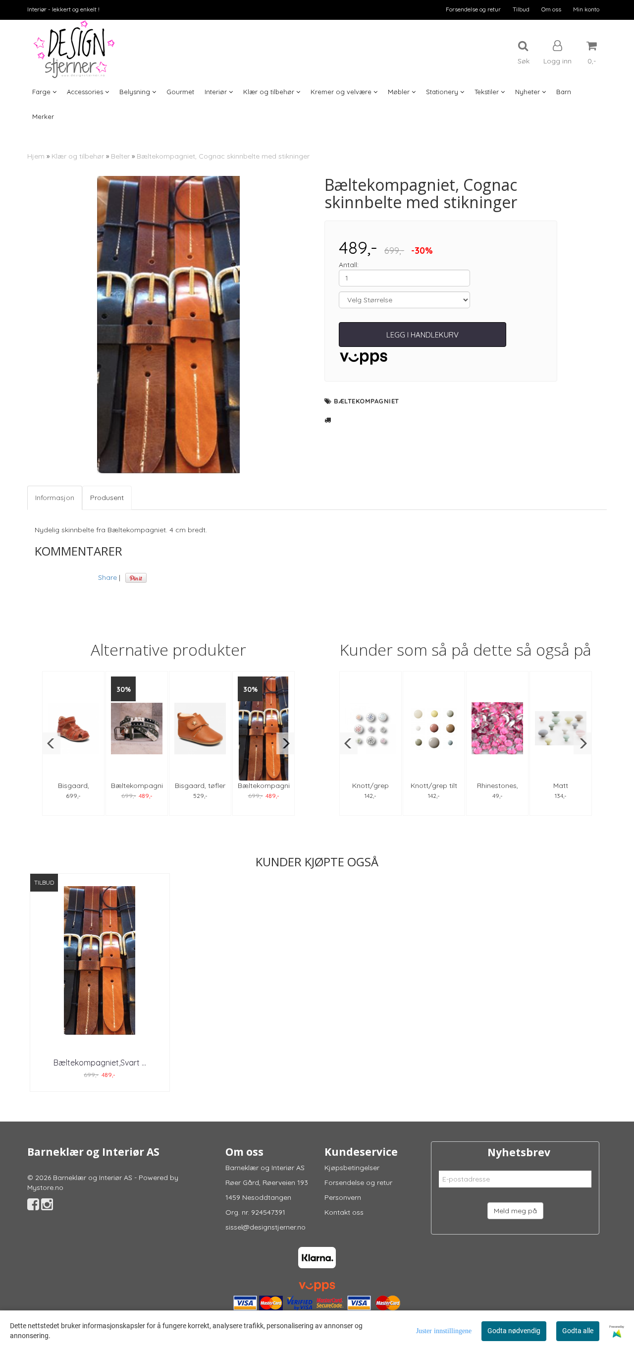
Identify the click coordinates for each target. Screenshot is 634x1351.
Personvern (342, 1197)
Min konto (586, 9)
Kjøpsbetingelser (351, 1167)
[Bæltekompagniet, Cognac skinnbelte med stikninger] (168, 324)
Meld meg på (515, 1210)
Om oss (551, 9)
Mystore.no (45, 1187)
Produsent (107, 497)
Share (107, 577)
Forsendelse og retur (473, 9)
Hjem (36, 156)
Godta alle (577, 1331)
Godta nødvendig (513, 1331)
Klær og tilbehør (78, 156)
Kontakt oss (344, 1212)
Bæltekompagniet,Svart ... (99, 1063)
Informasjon (54, 497)
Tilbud (521, 9)
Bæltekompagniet (366, 401)
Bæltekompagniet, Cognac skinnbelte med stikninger (223, 156)
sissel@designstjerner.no (265, 1227)
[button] (51, 743)
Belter (120, 156)
